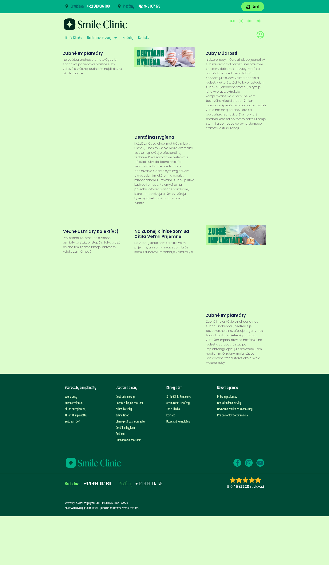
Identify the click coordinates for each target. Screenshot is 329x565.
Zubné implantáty (83, 53)
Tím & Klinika (73, 38)
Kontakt (143, 38)
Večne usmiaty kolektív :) (91, 231)
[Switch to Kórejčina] (258, 21)
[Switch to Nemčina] (249, 21)
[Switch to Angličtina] (241, 21)
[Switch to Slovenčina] (232, 21)
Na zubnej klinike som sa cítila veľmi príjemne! (161, 233)
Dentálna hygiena (154, 137)
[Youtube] (260, 462)
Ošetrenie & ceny (99, 38)
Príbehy (128, 38)
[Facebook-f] (237, 462)
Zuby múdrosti (221, 53)
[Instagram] (248, 462)
